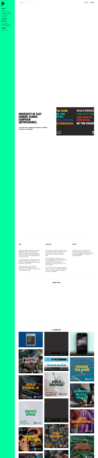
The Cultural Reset (6, 25)
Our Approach (5, 22)
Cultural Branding (6, 24)
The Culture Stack (6, 12)
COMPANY (3, 8)
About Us (4, 10)
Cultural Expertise (6, 13)
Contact (93, 2)
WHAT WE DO (3, 21)
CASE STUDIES (4, 18)
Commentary (5, 15)
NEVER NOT (21, 251)
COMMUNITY (3, 28)
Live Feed (4, 16)
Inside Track (4, 30)
